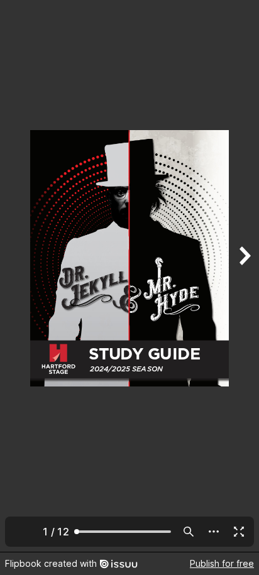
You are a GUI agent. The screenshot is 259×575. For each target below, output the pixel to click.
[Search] (188, 531)
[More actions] (213, 531)
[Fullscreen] (238, 531)
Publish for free (222, 563)
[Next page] (244, 276)
